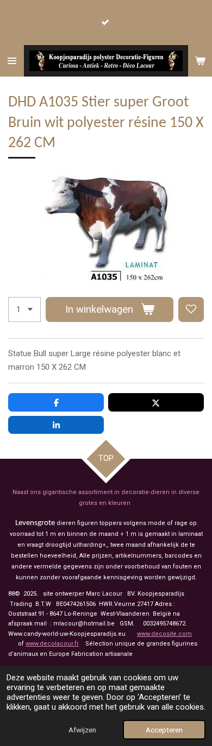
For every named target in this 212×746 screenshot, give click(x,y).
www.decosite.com (164, 633)
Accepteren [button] (164, 729)
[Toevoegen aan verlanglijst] (191, 310)
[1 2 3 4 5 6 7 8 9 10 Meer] (24, 310)
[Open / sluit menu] (12, 61)
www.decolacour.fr (52, 643)
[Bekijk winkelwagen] (200, 61)
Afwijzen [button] (82, 729)
